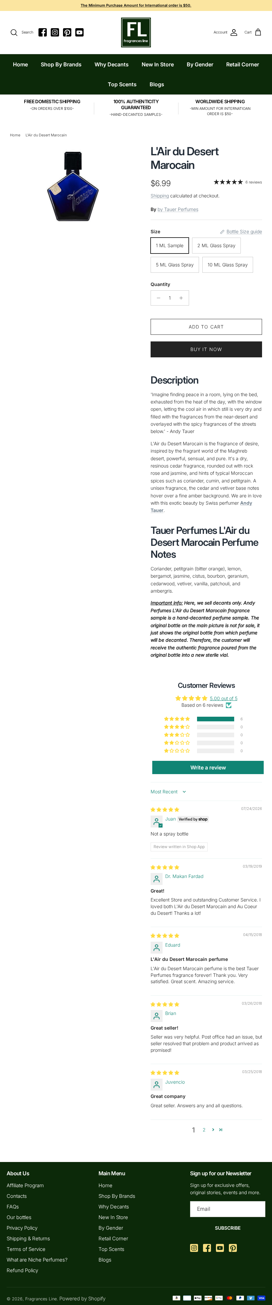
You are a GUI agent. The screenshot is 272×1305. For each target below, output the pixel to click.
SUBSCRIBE (227, 1228)
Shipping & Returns (28, 1238)
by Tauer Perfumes (178, 209)
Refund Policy (22, 1270)
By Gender (200, 64)
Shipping (160, 195)
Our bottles (19, 1217)
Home (20, 64)
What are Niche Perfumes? (37, 1260)
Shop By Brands (61, 64)
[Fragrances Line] (136, 32)
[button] (177, 719)
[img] (165, 809)
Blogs (157, 84)
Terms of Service (26, 1249)
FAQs (13, 1206)
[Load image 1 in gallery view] (72, 184)
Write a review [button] (208, 767)
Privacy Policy (22, 1228)
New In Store (158, 64)
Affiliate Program (25, 1185)
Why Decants (112, 64)
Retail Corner (242, 64)
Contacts (17, 1196)
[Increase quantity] (183, 298)
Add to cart (206, 326)
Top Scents (122, 84)
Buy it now (206, 349)
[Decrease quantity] (157, 298)
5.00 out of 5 (224, 698)
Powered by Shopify (82, 1298)
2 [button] (204, 1129)
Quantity (160, 284)
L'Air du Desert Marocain (46, 135)
